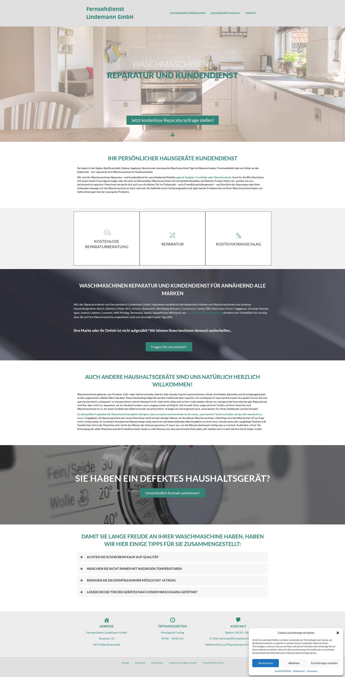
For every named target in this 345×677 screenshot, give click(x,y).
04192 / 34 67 (243, 632)
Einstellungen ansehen (324, 663)
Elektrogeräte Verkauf (225, 13)
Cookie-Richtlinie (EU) (213, 662)
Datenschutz (299, 670)
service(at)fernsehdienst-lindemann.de (243, 638)
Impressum (312, 670)
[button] (338, 633)
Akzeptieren (265, 663)
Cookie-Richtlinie (283, 670)
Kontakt (250, 13)
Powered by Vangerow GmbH (183, 662)
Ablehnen (294, 663)
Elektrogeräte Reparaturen (187, 13)
